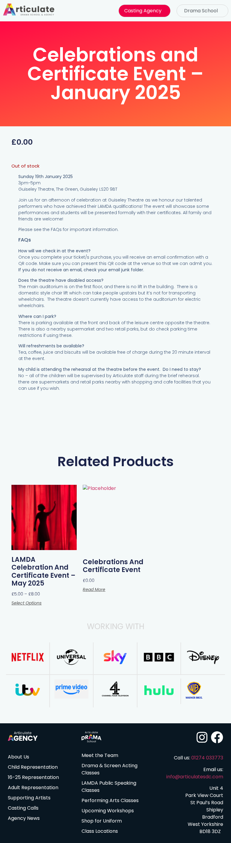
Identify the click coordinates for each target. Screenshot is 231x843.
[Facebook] (217, 737)
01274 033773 (207, 757)
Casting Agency (143, 10)
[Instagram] (202, 737)
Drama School (201, 10)
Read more (94, 589)
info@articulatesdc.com (194, 776)
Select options (26, 603)
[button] (144, 11)
